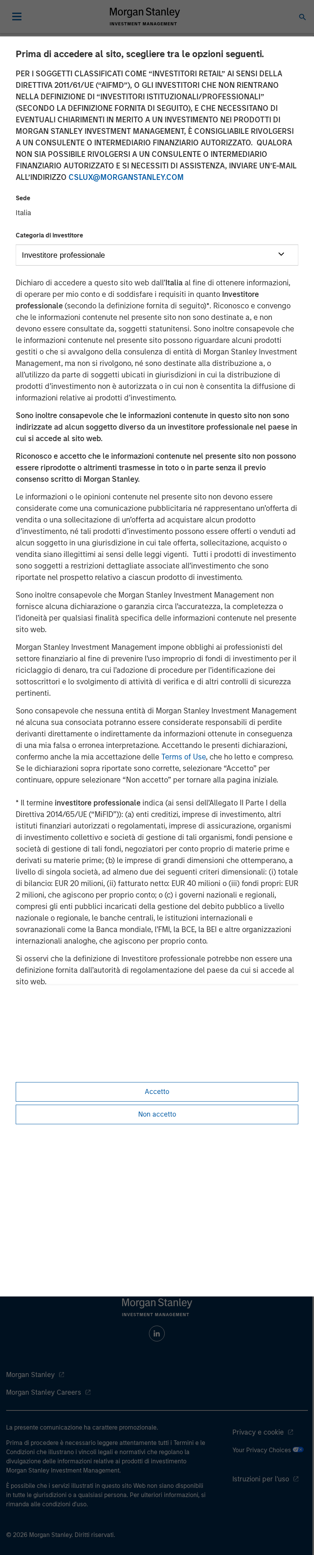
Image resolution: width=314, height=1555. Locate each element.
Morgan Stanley (30, 1375)
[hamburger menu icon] (16, 16)
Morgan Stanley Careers (43, 1392)
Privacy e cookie (258, 1432)
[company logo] (145, 16)
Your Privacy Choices (262, 1450)
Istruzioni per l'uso (260, 1479)
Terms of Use (183, 756)
